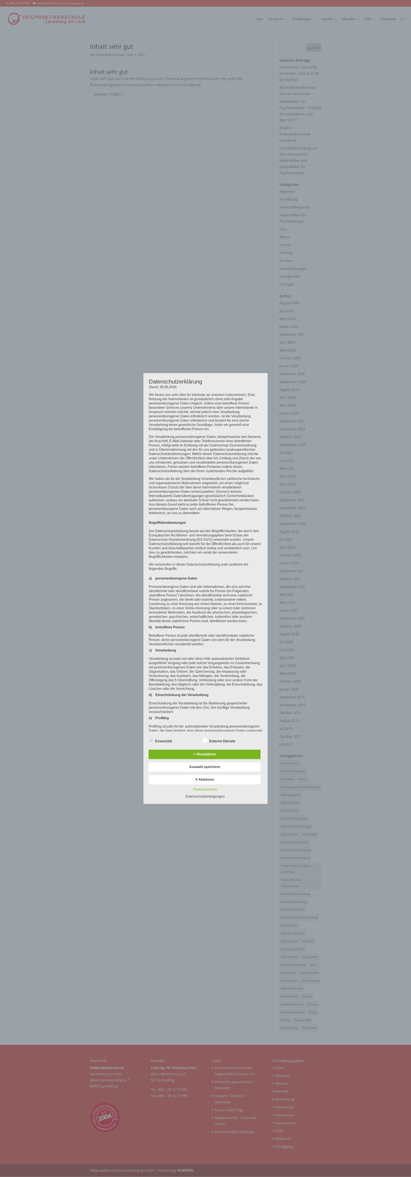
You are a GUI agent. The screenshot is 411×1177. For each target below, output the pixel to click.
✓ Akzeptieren (204, 754)
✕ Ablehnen (204, 780)
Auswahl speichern (204, 767)
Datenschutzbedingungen (205, 796)
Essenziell (163, 741)
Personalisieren (205, 789)
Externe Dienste (222, 741)
